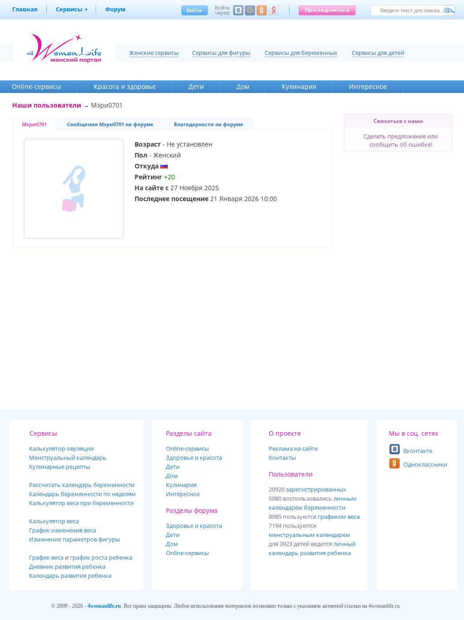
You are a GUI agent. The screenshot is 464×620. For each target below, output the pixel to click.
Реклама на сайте (293, 448)
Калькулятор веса (54, 521)
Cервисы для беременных (301, 53)
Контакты (282, 457)
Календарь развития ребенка (70, 575)
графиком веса (339, 516)
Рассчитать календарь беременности (82, 485)
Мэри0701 (34, 124)
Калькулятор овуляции (61, 448)
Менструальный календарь (67, 457)
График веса (46, 557)
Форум (115, 9)
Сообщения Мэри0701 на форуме (110, 124)
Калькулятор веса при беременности (81, 503)
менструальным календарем (309, 535)
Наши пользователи (46, 105)
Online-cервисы (36, 86)
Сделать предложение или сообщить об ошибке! (400, 140)
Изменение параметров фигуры (74, 539)
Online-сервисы (187, 553)
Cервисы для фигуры (221, 53)
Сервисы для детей (378, 53)
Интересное (368, 86)
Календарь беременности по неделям (82, 494)
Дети (196, 86)
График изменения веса (62, 530)
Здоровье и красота (194, 457)
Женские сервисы (154, 53)
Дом (243, 86)
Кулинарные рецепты (59, 467)
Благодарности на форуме (208, 124)
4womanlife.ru (104, 606)
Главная (25, 9)
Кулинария (299, 86)
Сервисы (69, 9)
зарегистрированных (316, 489)
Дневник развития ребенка (67, 566)
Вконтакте (417, 451)
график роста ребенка (101, 557)
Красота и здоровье (125, 86)
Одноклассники (425, 464)
